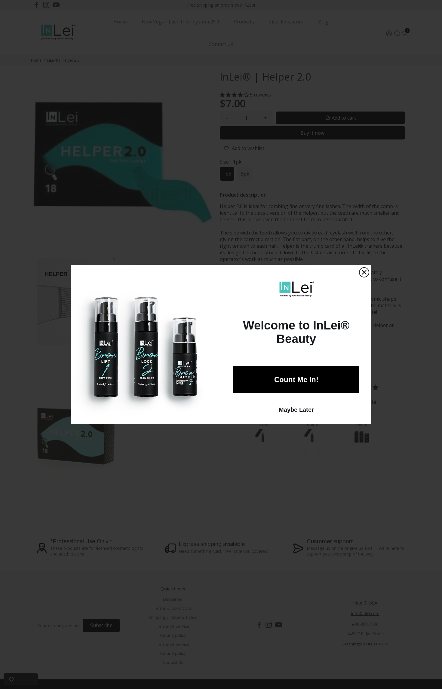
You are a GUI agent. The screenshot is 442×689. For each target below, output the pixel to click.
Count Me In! (296, 379)
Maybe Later (296, 409)
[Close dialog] (364, 272)
